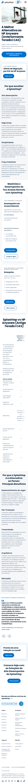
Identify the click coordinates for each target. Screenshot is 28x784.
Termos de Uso (6, 771)
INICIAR (17, 740)
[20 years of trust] (18, 2)
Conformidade (6, 767)
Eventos (4, 719)
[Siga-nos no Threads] (9, 781)
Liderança (4, 716)
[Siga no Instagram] (6, 781)
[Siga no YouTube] (18, 781)
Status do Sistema (7, 746)
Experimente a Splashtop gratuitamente (14, 54)
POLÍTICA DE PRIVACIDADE (18, 767)
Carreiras (4, 722)
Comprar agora (11, 256)
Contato (4, 728)
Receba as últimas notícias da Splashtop (14, 697)
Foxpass (17, 731)
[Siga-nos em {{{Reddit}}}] (21, 781)
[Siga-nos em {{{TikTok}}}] (24, 781)
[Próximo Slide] (9, 636)
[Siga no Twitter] (15, 781)
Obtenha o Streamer (4, 754)
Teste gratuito (10, 250)
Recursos (4, 725)
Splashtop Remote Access (20, 714)
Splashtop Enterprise (20, 728)
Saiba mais (8, 76)
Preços (17, 749)
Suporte (4, 740)
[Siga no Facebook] (12, 781)
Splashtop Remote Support (20, 719)
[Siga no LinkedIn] (3, 781)
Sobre (3, 710)
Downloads (18, 746)
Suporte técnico (6, 743)
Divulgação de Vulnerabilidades (6, 750)
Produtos (18, 710)
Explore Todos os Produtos (19, 734)
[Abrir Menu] (25, 2)
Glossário (4, 730)
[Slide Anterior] (4, 636)
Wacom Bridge (7, 379)
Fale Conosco (10, 308)
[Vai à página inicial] (8, 2)
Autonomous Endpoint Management (19, 724)
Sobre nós (4, 714)
